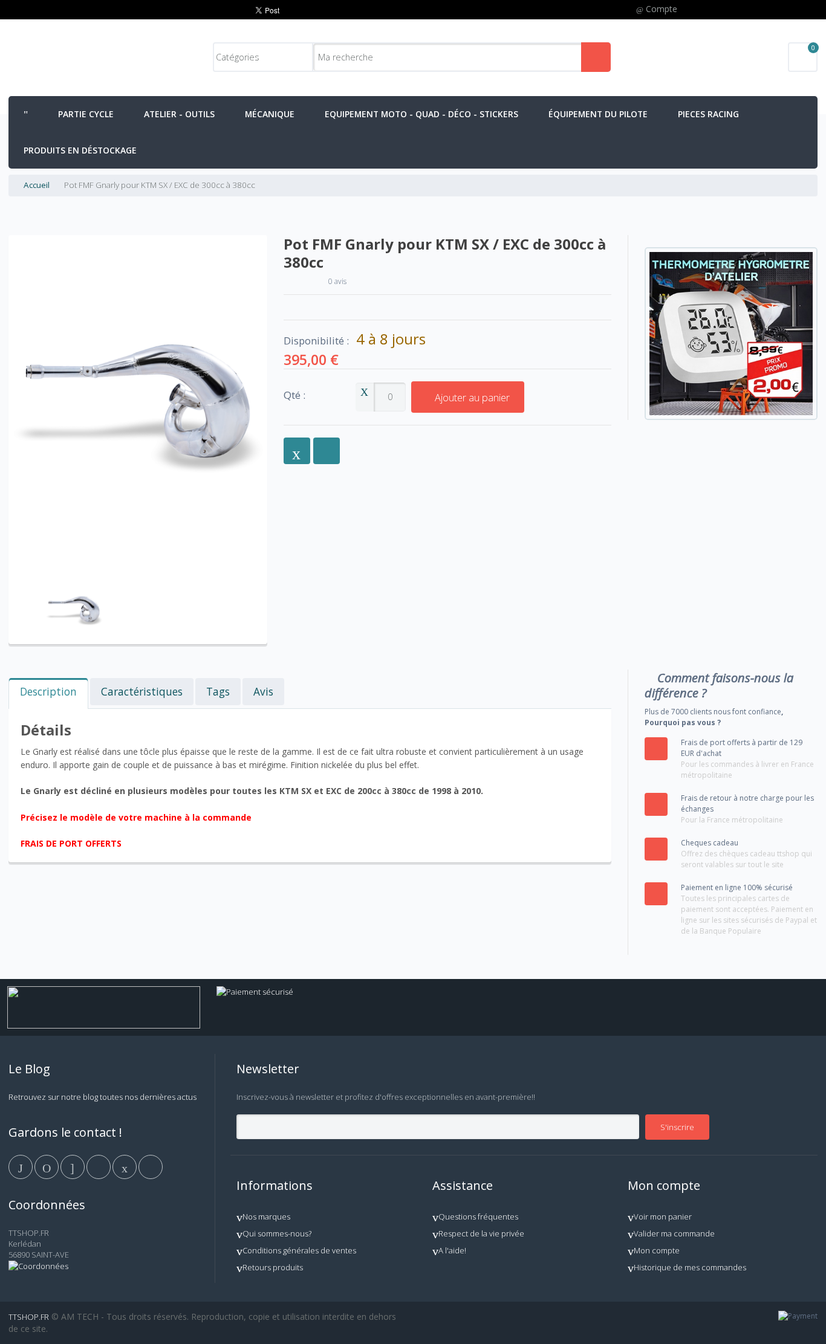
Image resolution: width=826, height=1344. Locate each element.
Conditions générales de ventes (299, 1250)
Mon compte (657, 1250)
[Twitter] (47, 1165)
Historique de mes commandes (690, 1267)
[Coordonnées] (38, 1266)
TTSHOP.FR (28, 1316)
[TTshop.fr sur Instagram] (99, 1165)
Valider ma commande (674, 1233)
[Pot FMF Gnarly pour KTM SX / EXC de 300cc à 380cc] (74, 579)
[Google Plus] (73, 1165)
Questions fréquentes (478, 1216)
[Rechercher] (596, 57)
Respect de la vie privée (481, 1233)
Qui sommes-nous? (276, 1233)
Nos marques (266, 1216)
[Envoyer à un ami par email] (297, 451)
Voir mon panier (663, 1216)
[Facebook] (21, 1165)
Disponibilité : (316, 340)
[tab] (48, 693)
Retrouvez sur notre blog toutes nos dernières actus (102, 1096)
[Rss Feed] (150, 1165)
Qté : (294, 395)
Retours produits (272, 1267)
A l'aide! (452, 1250)
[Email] (125, 1165)
